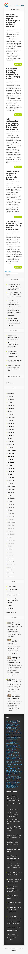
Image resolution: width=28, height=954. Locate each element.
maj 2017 (9, 570)
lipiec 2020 (10, 531)
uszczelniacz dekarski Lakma (13, 776)
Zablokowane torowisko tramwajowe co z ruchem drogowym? (13, 849)
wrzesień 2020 (10, 525)
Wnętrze (9, 605)
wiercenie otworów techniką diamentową (13, 778)
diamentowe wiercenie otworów (12, 725)
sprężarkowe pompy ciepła (13, 771)
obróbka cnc (12, 742)
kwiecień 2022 (10, 468)
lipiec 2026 (10, 396)
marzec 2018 (10, 549)
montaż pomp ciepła (12, 741)
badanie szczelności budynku (13, 720)
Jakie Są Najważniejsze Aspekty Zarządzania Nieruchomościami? (12, 814)
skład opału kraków (13, 769)
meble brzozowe (11, 737)
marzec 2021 (10, 507)
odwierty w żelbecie (12, 754)
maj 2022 (9, 465)
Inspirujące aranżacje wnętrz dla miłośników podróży (14, 641)
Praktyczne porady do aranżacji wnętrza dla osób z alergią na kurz (13, 74)
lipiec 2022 (10, 459)
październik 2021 (11, 486)
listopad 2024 (10, 414)
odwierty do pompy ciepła (13, 745)
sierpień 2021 (10, 492)
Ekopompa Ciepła (13, 727)
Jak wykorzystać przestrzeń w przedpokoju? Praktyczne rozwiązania (12, 124)
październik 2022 (11, 450)
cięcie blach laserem (13, 721)
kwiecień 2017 (10, 573)
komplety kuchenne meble (13, 730)
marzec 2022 (10, 471)
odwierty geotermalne (13, 748)
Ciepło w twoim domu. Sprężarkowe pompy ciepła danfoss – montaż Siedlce (14, 835)
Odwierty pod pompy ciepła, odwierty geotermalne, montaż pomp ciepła (14, 928)
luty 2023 (9, 438)
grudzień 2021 (10, 480)
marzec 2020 (10, 543)
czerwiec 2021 (10, 498)
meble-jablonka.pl (16, 29)
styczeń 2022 (10, 477)
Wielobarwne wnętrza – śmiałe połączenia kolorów (12, 175)
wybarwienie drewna (10, 787)
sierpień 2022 (10, 456)
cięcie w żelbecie (12, 723)
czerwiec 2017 (10, 567)
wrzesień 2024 (10, 417)
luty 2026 (9, 411)
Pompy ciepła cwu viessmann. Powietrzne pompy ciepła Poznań (12, 337)
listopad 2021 (10, 483)
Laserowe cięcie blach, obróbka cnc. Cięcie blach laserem (13, 897)
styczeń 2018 (10, 555)
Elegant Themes (14, 948)
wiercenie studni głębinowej (11, 781)
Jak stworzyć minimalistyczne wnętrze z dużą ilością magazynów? (14, 225)
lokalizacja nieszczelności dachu (13, 736)
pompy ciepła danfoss (11, 757)
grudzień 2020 (10, 516)
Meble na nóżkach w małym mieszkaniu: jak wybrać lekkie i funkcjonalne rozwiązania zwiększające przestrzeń (14, 661)
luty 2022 (9, 474)
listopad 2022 (10, 447)
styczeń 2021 (10, 513)
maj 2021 (9, 501)
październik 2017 (11, 564)
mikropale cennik (11, 738)
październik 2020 (11, 522)
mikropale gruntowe (12, 739)
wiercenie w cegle (11, 785)
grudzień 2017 (10, 558)
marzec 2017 (10, 576)
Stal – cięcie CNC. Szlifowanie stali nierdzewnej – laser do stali (14, 821)
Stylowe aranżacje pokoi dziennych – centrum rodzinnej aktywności (14, 624)
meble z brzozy (18, 737)
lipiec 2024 (10, 420)
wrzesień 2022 (10, 453)
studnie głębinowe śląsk (13, 774)
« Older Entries (7, 271)
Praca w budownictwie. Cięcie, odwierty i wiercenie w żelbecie (14, 874)
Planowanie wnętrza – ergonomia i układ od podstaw (12, 600)
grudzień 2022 (10, 444)
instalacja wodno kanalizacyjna (11, 729)
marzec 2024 (10, 426)
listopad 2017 (10, 561)
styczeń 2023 (10, 441)
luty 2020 (9, 546)
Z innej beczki (10, 608)
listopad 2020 (10, 519)
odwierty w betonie (12, 752)
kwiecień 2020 (10, 540)
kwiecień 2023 (10, 432)
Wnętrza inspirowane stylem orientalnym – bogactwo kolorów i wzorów (13, 20)
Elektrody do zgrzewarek (13, 809)
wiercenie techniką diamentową (13, 783)
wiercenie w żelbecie (12, 786)
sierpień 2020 (10, 528)
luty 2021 (9, 510)
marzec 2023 (10, 435)
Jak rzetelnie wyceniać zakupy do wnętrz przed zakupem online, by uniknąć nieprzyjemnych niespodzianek (14, 312)
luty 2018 (9, 552)
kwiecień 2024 (10, 423)
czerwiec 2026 (11, 399)
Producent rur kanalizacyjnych (13, 761)
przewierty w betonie (12, 764)
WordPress (14, 950)
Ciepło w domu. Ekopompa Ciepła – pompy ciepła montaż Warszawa (14, 881)
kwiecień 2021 (10, 504)
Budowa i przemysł (12, 586)
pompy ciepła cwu (13, 755)
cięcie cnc (9, 722)
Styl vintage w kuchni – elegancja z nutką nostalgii (14, 681)
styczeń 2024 (10, 429)
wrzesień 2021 (10, 489)
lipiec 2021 (10, 495)
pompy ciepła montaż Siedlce (14, 757)
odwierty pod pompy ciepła (11, 750)
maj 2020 (9, 537)
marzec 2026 (10, 408)
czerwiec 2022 (10, 462)
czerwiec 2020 (11, 534)
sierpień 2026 (10, 393)
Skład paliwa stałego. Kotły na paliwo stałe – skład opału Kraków (14, 828)
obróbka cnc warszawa (12, 743)
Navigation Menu (15, 9)
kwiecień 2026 (10, 405)
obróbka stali (10, 745)
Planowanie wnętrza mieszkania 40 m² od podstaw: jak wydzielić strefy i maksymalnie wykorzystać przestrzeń (14, 322)
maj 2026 (9, 402)
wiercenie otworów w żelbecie (13, 779)
